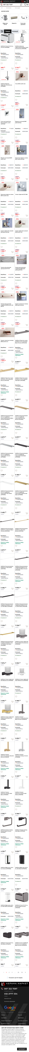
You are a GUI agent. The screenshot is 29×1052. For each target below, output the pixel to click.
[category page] (5, 18)
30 (22, 972)
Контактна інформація (9, 1001)
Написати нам (7, 998)
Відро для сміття (5, 24)
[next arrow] (25, 972)
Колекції (15, 31)
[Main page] (14, 984)
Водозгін (14, 23)
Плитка (3, 1015)
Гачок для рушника (23, 24)
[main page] (8, 1)
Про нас (20, 1015)
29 (18, 972)
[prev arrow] (3, 972)
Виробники (21, 1017)
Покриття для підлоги (6, 1020)
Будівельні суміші (5, 1023)
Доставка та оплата (23, 1020)
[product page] (22, 332)
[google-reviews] (10, 1009)
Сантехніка (3, 1017)
